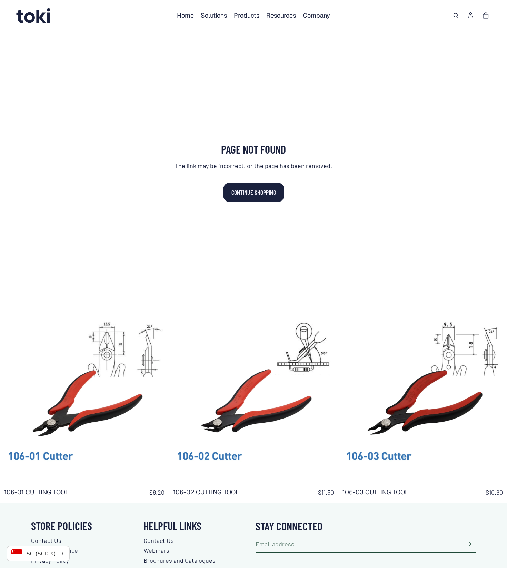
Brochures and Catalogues (179, 560)
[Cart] (485, 15)
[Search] (456, 15)
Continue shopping (253, 192)
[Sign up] (468, 544)
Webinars (156, 550)
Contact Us (46, 540)
